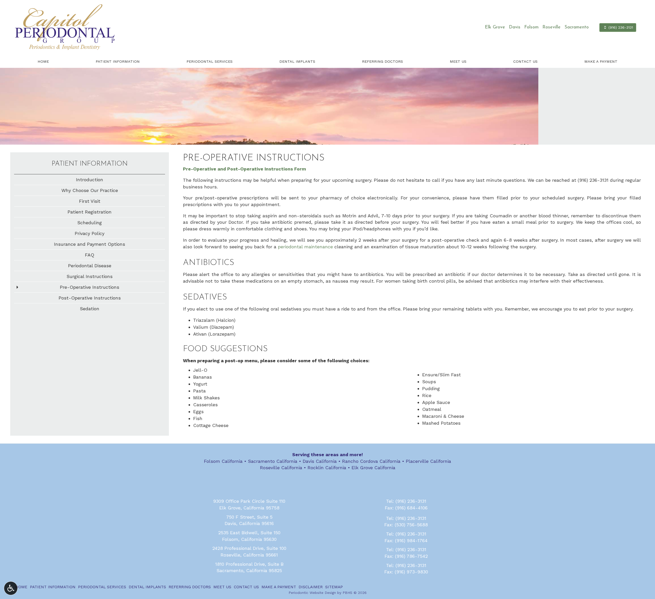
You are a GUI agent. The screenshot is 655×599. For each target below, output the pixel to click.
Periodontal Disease (89, 265)
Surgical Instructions (90, 276)
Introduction (89, 179)
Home (43, 61)
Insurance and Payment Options (89, 244)
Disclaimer (311, 587)
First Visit (89, 201)
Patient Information (118, 61)
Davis (514, 27)
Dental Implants (297, 61)
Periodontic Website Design (312, 593)
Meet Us (458, 61)
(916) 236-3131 (593, 180)
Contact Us (525, 61)
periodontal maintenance (305, 246)
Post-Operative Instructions (90, 298)
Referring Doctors (382, 61)
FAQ (89, 255)
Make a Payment (600, 61)
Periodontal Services (210, 61)
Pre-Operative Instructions (89, 287)
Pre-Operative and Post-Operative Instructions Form (244, 169)
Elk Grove (495, 27)
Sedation (89, 308)
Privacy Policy (89, 233)
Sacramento (576, 27)
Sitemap (334, 587)
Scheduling (89, 222)
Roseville (551, 27)
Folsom (531, 27)
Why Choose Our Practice (89, 190)
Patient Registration (90, 212)
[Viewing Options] (11, 588)
